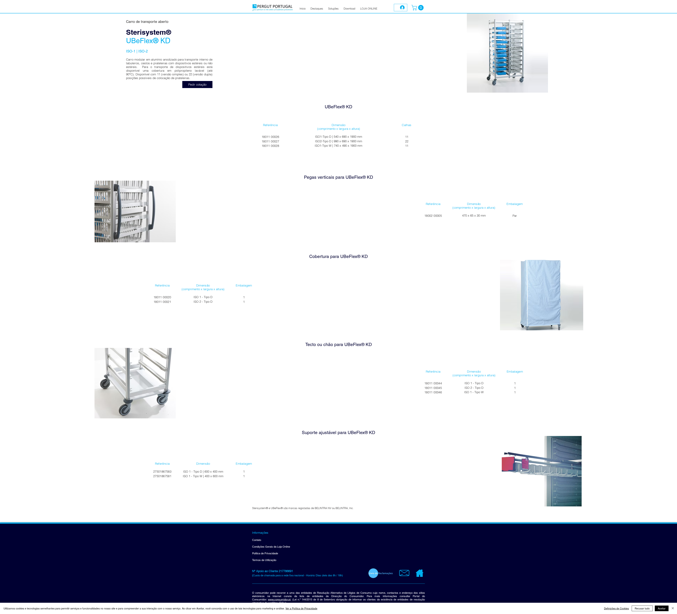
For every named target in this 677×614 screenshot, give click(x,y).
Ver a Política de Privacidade (301, 608)
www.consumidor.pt (279, 599)
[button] (418, 7)
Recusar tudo (642, 608)
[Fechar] (673, 608)
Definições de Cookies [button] (616, 608)
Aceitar (662, 608)
